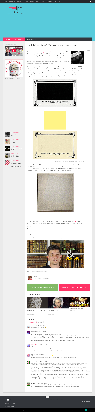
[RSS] (18, 39)
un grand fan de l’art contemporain (51, 52)
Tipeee (75, 221)
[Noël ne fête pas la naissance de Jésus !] (7, 148)
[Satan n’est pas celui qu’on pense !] (7, 134)
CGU (12, 408)
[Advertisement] (47, 28)
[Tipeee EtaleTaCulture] (14, 77)
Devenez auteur (50, 1)
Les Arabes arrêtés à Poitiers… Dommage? (15, 155)
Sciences (38, 1)
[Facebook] (14, 39)
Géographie (26, 1)
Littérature (32, 1)
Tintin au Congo (60, 73)
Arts (33, 271)
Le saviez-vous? (14, 153)
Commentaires (33, 322)
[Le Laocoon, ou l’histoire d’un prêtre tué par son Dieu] (37, 302)
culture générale (37, 271)
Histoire (5, 1)
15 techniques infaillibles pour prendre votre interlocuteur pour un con (16, 165)
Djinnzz (30, 48)
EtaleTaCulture (19, 405)
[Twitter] (16, 39)
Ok (85, 410)
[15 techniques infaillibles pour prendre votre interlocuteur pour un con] (7, 162)
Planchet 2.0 (33, 344)
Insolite (42, 271)
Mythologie (19, 1)
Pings (42, 322)
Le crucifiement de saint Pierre (76, 308)
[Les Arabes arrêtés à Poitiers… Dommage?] (7, 155)
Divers (43, 1)
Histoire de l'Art (32, 39)
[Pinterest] (22, 39)
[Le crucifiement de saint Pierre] (79, 302)
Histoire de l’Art (12, 1)
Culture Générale (15, 132)
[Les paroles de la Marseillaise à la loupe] (7, 141)
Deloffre (32, 361)
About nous (57, 1)
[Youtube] (20, 39)
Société (45, 271)
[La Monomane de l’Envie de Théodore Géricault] (58, 302)
